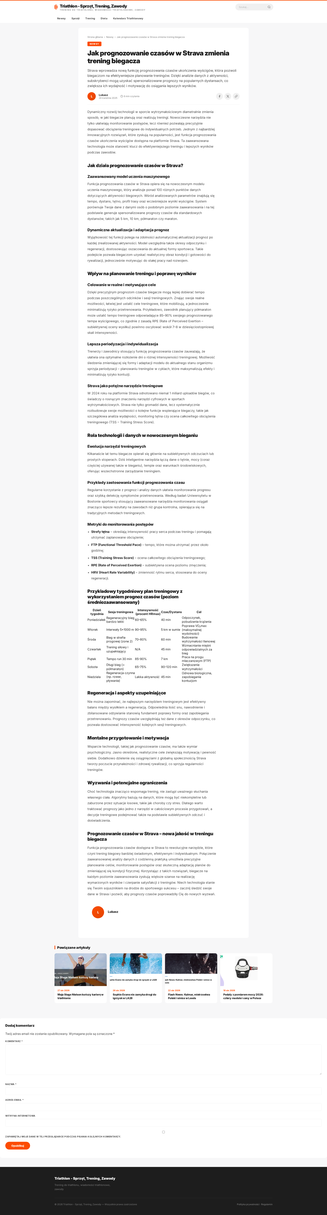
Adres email (14, 1099)
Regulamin (266, 1204)
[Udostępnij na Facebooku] (219, 96)
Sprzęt (76, 18)
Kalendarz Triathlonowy (128, 18)
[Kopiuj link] (236, 96)
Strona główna (95, 37)
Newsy (61, 18)
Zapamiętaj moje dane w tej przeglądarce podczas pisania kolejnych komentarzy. (63, 1136)
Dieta (104, 18)
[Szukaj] (269, 7)
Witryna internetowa (20, 1115)
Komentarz (14, 1041)
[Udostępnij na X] (227, 96)
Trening (90, 18)
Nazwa (11, 1084)
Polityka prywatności (248, 1204)
